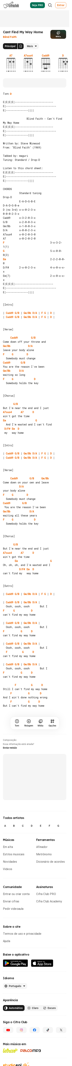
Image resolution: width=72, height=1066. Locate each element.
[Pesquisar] (50, 5)
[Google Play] (15, 996)
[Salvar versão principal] (21, 46)
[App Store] (42, 996)
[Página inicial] (11, 5)
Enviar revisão (10, 781)
